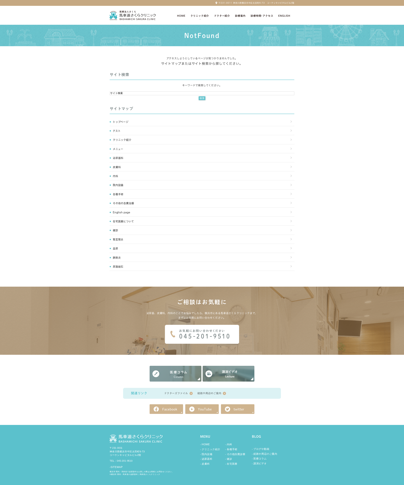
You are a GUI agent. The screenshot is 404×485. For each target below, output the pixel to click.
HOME (206, 444)
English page (121, 212)
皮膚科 (117, 167)
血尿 (115, 248)
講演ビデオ (260, 463)
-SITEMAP (116, 467)
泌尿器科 (118, 158)
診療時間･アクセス (262, 16)
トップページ (120, 122)
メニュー (118, 149)
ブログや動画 (261, 449)
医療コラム (260, 458)
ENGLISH (284, 16)
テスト (117, 131)
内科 (115, 176)
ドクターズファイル (176, 393)
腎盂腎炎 (118, 239)
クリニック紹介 (122, 140)
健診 (115, 230)
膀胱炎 (117, 257)
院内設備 (118, 185)
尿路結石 (118, 266)
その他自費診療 (236, 454)
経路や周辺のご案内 (209, 393)
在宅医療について (123, 221)
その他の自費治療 (123, 203)
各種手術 (118, 194)
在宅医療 (232, 463)
